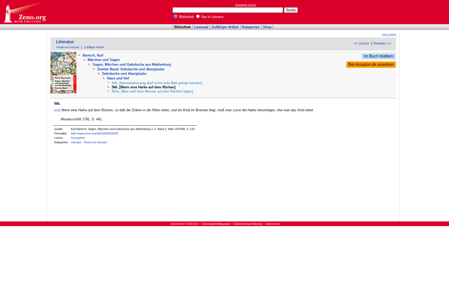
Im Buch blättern (379, 56)
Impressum (273, 223)
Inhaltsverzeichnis (67, 47)
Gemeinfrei (78, 137)
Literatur (65, 41)
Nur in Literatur (211, 17)
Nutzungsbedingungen (216, 223)
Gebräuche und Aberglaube (124, 74)
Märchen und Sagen (104, 60)
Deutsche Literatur (95, 142)
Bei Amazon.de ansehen (371, 64)
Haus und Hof (118, 78)
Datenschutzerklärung (248, 223)
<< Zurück (361, 43)
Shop (267, 27)
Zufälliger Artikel (225, 27)
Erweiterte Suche (245, 4)
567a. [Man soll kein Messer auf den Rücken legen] (152, 91)
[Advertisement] (425, 12)
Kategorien (250, 27)
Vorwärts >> (382, 43)
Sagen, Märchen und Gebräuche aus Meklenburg (132, 64)
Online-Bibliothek (24, 12)
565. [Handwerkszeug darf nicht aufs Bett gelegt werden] (157, 83)
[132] (57, 110)
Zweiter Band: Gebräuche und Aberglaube (130, 69)
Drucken (389, 34)
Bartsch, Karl (93, 55)
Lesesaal (201, 27)
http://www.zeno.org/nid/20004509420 (94, 133)
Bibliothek (186, 17)
